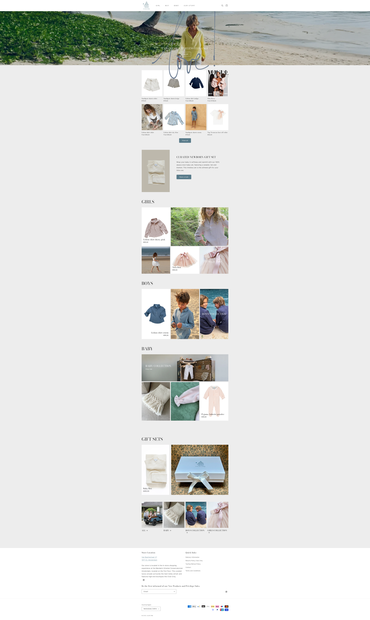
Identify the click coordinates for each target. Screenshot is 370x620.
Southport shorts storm (193, 132)
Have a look (183, 177)
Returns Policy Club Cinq (194, 560)
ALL (144, 530)
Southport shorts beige (171, 98)
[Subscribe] (174, 591)
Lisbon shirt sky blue (171, 132)
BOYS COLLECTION (195, 530)
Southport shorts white (149, 98)
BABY (166, 530)
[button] (222, 5)
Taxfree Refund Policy (193, 564)
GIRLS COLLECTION (217, 530)
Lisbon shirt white (148, 132)
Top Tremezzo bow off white (218, 132)
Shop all (185, 54)
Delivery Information (192, 557)
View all (185, 140)
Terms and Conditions (193, 571)
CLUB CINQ (150, 615)
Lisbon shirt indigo (192, 98)
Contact (188, 567)
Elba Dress (211, 98)
